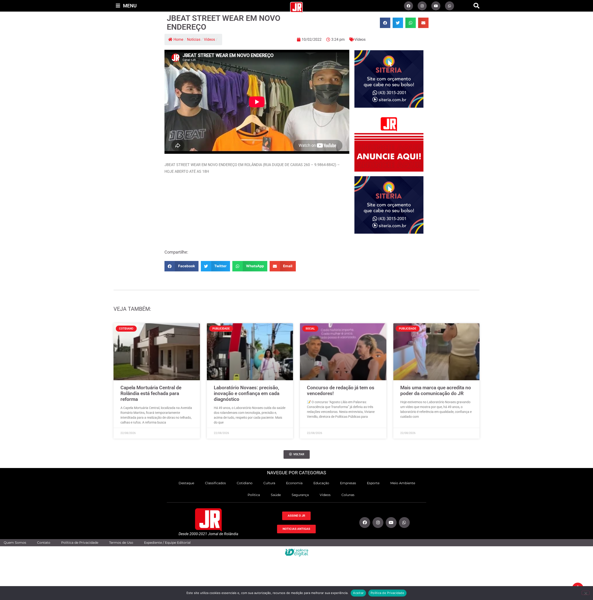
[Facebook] (408, 5)
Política (254, 495)
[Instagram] (422, 5)
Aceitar (358, 593)
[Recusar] (586, 593)
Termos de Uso (121, 542)
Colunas (347, 495)
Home (178, 39)
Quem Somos (15, 542)
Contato (43, 542)
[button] (476, 5)
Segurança (300, 495)
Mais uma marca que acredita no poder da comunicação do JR (435, 390)
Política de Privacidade (79, 542)
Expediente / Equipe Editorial (167, 542)
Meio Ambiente (402, 483)
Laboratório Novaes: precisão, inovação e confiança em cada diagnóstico (246, 393)
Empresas (348, 483)
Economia (294, 483)
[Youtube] (435, 5)
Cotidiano (244, 483)
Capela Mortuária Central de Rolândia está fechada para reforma (150, 393)
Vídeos (209, 39)
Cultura (269, 483)
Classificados (215, 483)
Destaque (186, 483)
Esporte (373, 483)
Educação (321, 483)
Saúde (276, 495)
